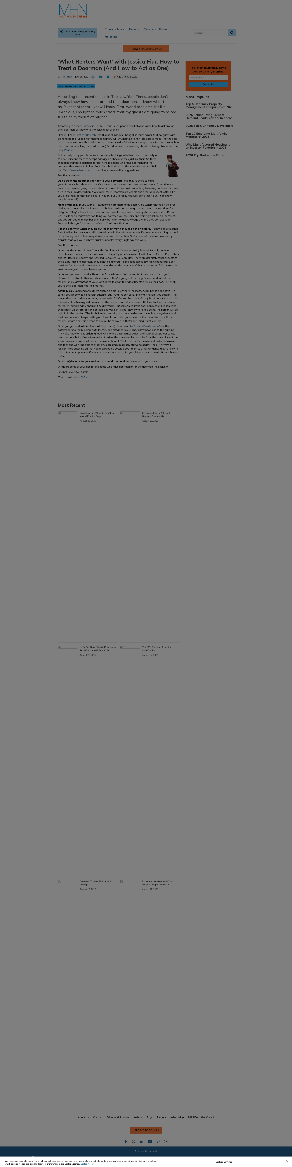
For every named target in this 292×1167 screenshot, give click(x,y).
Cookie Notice (87, 1164)
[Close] (287, 1161)
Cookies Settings (224, 1162)
